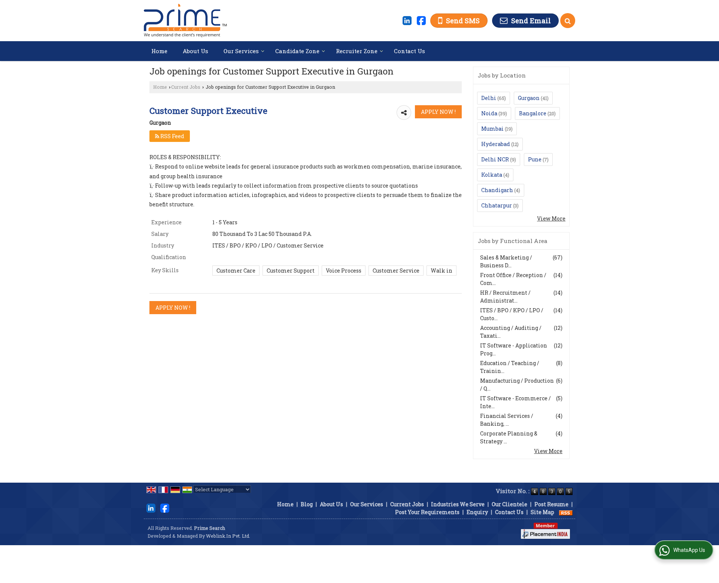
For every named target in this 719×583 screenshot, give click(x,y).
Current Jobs (185, 87)
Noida (489, 113)
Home (159, 51)
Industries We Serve (458, 504)
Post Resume (551, 504)
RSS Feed (171, 136)
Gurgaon (529, 97)
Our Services (241, 51)
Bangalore (532, 113)
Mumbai (492, 128)
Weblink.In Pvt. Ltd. (228, 536)
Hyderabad (495, 144)
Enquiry (477, 512)
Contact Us (409, 51)
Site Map (542, 512)
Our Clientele (509, 504)
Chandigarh (497, 190)
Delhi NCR (495, 159)
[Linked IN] (407, 20)
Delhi (488, 97)
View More (551, 218)
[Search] (567, 20)
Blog (307, 504)
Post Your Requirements (427, 512)
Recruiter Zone (356, 51)
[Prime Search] (185, 20)
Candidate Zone (297, 51)
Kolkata (491, 174)
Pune (534, 159)
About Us (195, 51)
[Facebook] (421, 20)
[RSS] (566, 512)
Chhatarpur (496, 205)
